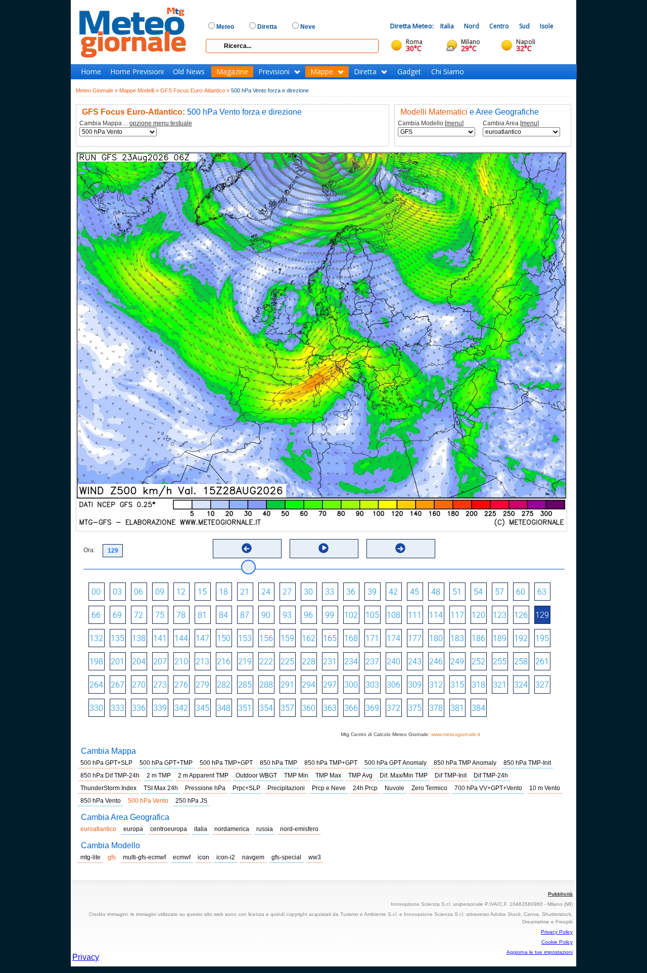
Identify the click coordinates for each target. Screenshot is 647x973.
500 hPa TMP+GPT (226, 762)
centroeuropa (168, 829)
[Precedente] (246, 548)
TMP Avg (360, 775)
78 (181, 615)
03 (117, 592)
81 (202, 615)
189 (499, 638)
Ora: (89, 550)
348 (223, 708)
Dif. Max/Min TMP (404, 775)
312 (436, 685)
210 (181, 661)
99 (329, 615)
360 (308, 708)
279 (202, 685)
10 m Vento (544, 788)
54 (478, 592)
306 (393, 685)
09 (159, 592)
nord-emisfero (299, 829)
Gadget (409, 71)
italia (200, 829)
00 (96, 592)
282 (223, 685)
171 (372, 638)
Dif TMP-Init (451, 775)
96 (308, 615)
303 (372, 685)
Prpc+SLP (246, 788)
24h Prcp (365, 788)
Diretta (365, 71)
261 (542, 661)
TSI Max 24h (161, 788)
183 (457, 638)
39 (372, 592)
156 (266, 638)
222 (266, 661)
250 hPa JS (191, 800)
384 (478, 708)
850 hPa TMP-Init (527, 762)
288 (266, 685)
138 (139, 638)
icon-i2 (225, 857)
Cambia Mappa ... (135, 123)
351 (245, 708)
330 (96, 708)
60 (520, 592)
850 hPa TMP (278, 762)
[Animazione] (323, 548)
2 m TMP (159, 775)
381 (457, 708)
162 (308, 638)
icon (203, 857)
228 (308, 661)
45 (414, 592)
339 (160, 708)
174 (393, 638)
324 (521, 685)
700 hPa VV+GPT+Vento (488, 788)
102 (351, 615)
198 (96, 661)
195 (542, 638)
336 (139, 708)
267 (117, 685)
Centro (499, 26)
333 (117, 708)
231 (330, 661)
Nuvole (394, 788)
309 (415, 685)
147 (202, 638)
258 (521, 661)
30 (308, 592)
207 (160, 661)
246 (436, 661)
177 (415, 638)
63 (541, 592)
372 (393, 708)
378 (436, 708)
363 (330, 708)
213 (202, 661)
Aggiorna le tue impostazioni (539, 952)
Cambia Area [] (511, 123)
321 (499, 685)
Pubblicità (560, 894)
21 (244, 592)
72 (138, 615)
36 (350, 592)
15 (202, 592)
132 (96, 638)
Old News (189, 71)
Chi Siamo (447, 71)
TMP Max (328, 775)
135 (117, 638)
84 (223, 615)
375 (415, 708)
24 (265, 592)
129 (542, 615)
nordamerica (231, 829)
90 (265, 615)
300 (351, 685)
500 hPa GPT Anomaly (395, 762)
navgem (253, 857)
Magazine (232, 71)
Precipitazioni (286, 788)
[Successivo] (400, 548)
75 (159, 615)
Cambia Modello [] (431, 123)
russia (264, 829)
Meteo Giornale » (97, 90)
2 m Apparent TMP (203, 775)
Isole (546, 26)
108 (393, 615)
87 (244, 615)
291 (287, 685)
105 (372, 615)
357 (287, 708)
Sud (524, 26)
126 (521, 615)
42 (393, 592)
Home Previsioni (137, 71)
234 (351, 661)
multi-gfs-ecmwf (144, 857)
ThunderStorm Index (108, 788)
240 (393, 661)
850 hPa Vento (100, 800)
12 (181, 592)
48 (435, 592)
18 (223, 592)
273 (160, 685)
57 (499, 592)
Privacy (85, 957)
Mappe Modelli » (139, 90)
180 (436, 638)
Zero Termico (429, 788)
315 (457, 685)
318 (478, 685)
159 (287, 638)
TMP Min (296, 775)
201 (117, 661)
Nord (471, 26)
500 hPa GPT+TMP (166, 762)
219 (245, 661)
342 (181, 708)
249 (457, 661)
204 (139, 661)
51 (456, 592)
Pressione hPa (205, 788)
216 (223, 661)
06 (138, 592)
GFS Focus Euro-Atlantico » (194, 90)
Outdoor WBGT (256, 775)
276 (181, 685)
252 (478, 661)
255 (499, 661)
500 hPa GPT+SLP (106, 762)
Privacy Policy (557, 932)
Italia (447, 26)
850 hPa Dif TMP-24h (110, 775)
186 (478, 638)
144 (181, 638)
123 (499, 615)
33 (329, 592)
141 (160, 638)
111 (415, 615)
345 (202, 708)
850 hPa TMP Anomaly (465, 762)
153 (245, 638)
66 (96, 615)
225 (287, 661)
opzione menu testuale (160, 123)
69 (117, 615)
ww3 (314, 857)
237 (372, 661)
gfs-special (286, 857)
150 (223, 638)
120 (478, 615)
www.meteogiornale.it (455, 734)
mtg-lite (90, 857)
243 (415, 661)
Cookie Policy (557, 942)
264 (96, 685)
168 (351, 638)
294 (308, 685)
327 (542, 685)
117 (457, 615)
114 (436, 615)
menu (454, 123)
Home (91, 71)
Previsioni (274, 71)
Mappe (321, 71)
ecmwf (182, 857)
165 (330, 638)
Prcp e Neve (329, 788)
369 (372, 708)
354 (266, 708)
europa (133, 829)
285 (245, 685)
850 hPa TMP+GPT (330, 762)
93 (287, 615)
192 (521, 638)
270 (139, 685)
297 (330, 685)
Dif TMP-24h (491, 775)
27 (287, 592)
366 (351, 708)
